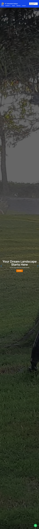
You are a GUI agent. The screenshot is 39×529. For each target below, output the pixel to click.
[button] (37, 266)
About (13, 5)
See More (19, 270)
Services (18, 5)
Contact (24, 5)
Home (2, 5)
